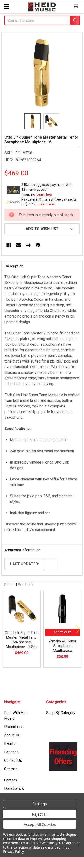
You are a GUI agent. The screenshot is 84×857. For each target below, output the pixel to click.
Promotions (13, 727)
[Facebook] (8, 245)
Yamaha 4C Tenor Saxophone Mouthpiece (62, 646)
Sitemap (11, 769)
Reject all (40, 814)
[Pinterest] (38, 245)
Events (9, 743)
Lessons (11, 752)
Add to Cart (62, 632)
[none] (42, 72)
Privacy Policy (13, 851)
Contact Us (13, 760)
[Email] (18, 245)
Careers (10, 780)
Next (78, 629)
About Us (11, 735)
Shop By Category (60, 713)
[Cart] (77, 6)
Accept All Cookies (40, 824)
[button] (42, 228)
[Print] (28, 245)
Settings (39, 803)
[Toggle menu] (6, 6)
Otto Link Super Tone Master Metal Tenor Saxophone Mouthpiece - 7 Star (22, 639)
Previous (6, 629)
